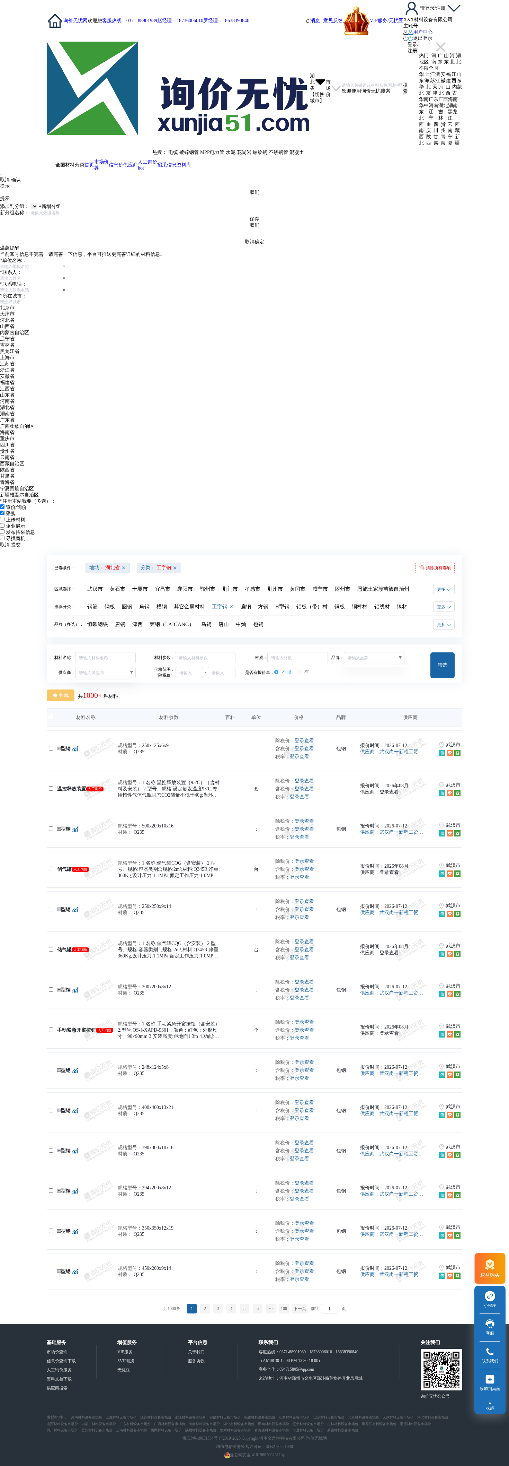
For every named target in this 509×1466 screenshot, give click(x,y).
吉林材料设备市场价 (342, 1424)
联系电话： (13, 284)
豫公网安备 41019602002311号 (257, 1454)
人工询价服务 (59, 1370)
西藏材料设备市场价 (166, 1430)
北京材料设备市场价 (363, 1417)
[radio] (283, 672)
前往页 (254, 1308)
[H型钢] (75, 749)
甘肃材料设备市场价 (235, 1430)
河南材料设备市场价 (86, 1417)
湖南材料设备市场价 (273, 1424)
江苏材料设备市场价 (155, 1417)
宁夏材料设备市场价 (308, 1430)
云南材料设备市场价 (131, 1430)
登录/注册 (413, 47)
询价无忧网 (75, 20)
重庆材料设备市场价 (415, 1424)
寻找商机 (15, 538)
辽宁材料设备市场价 (308, 1424)
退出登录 (422, 38)
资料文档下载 (59, 1379)
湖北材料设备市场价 (238, 1424)
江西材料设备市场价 (294, 1417)
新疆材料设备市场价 (342, 1430)
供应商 (130, 164)
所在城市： (13, 295)
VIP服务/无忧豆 (386, 20)
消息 (315, 20)
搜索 (405, 88)
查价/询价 (16, 507)
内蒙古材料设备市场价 (98, 1424)
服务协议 (196, 1361)
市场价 (101, 165)
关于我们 (196, 1352)
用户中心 (422, 32)
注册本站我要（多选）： (28, 501)
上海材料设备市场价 (121, 1417)
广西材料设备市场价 (169, 1424)
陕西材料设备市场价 (200, 1430)
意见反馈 (333, 20)
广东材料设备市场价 (135, 1424)
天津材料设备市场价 (398, 1417)
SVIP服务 (126, 1361)
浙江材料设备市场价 (190, 1417)
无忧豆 (123, 1370)
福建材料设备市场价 (259, 1417)
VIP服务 (125, 1352)
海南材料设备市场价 (204, 1424)
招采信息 (167, 164)
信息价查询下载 (61, 1361)
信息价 (116, 164)
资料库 (184, 164)
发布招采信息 (20, 532)
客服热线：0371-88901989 (129, 20)
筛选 (442, 665)
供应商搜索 (57, 1388)
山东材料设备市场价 (329, 1417)
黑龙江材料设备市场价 (379, 1424)
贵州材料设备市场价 (97, 1430)
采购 (11, 513)
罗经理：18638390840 (226, 20)
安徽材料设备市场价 (225, 1417)
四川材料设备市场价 (62, 1430)
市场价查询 (57, 1352)
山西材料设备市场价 (62, 1424)
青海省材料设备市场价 (271, 1430)
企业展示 (15, 526)
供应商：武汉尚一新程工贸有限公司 (399, 751)
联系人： (11, 272)
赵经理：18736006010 (180, 20)
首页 (89, 164)
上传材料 (15, 519)
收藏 (64, 695)
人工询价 (147, 165)
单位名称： (13, 260)
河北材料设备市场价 (432, 1417)
